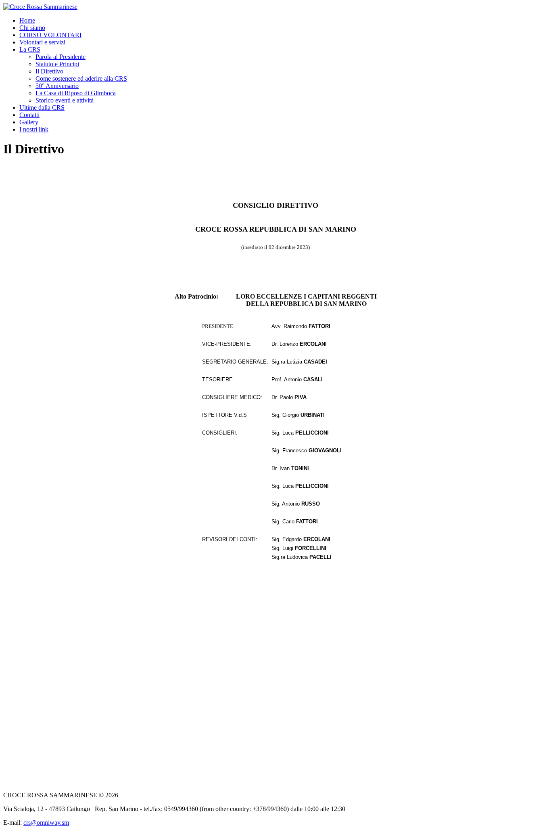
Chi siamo (32, 27)
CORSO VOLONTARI (50, 34)
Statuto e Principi (57, 64)
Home (27, 20)
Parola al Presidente (60, 56)
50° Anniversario (57, 85)
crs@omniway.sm (46, 822)
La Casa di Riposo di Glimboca (75, 93)
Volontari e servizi (42, 42)
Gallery (28, 122)
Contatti (29, 114)
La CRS (29, 49)
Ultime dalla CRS (42, 107)
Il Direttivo (49, 71)
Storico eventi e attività (64, 100)
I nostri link (33, 129)
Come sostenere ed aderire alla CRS (81, 78)
